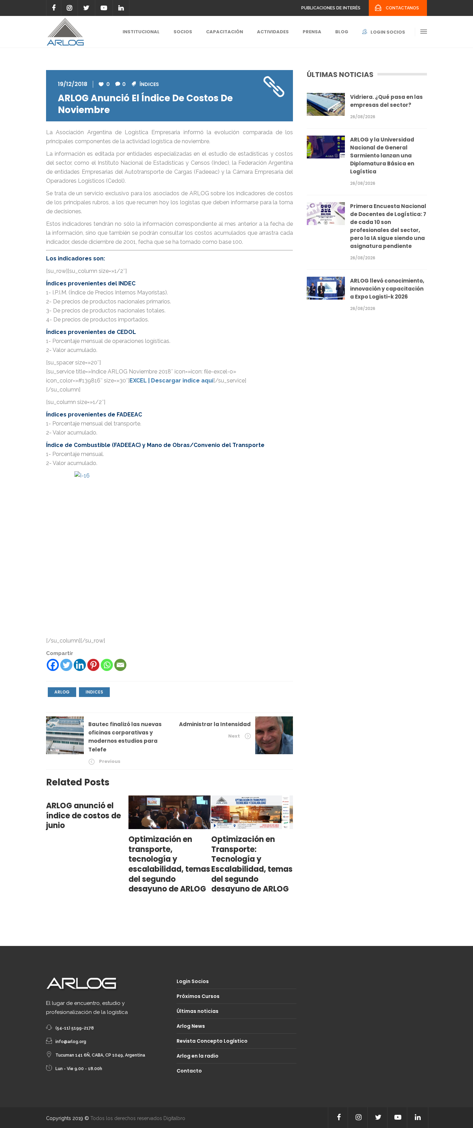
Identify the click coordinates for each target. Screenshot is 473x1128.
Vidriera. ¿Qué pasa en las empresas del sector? (386, 101)
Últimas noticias (197, 1011)
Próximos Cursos (198, 996)
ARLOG (62, 692)
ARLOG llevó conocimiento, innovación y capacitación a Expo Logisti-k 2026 (387, 288)
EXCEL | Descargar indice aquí (171, 380)
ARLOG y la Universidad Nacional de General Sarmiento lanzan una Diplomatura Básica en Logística (382, 155)
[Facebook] (53, 665)
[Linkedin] (80, 665)
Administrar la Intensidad (215, 724)
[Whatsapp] (107, 665)
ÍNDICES (149, 84)
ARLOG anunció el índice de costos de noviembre (145, 104)
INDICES (94, 692)
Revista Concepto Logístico (212, 1040)
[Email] (120, 665)
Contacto (189, 1070)
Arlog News (191, 1026)
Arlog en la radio (197, 1055)
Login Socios (193, 981)
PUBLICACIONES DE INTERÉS (330, 8)
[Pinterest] (93, 665)
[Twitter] (66, 665)
